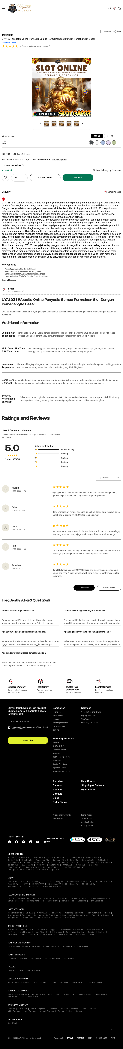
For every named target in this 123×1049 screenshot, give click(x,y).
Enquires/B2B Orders (89, 723)
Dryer (94, 915)
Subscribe (28, 740)
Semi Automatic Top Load (19, 915)
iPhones (27, 982)
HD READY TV (38, 884)
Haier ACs (73, 860)
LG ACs (49, 858)
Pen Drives (12, 997)
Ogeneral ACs (88, 860)
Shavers (23, 958)
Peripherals (100, 994)
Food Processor (94, 930)
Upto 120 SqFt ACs (49, 867)
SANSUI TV (12, 882)
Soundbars (53, 901)
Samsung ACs (59, 860)
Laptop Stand (85, 994)
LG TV (49, 882)
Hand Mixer (40, 932)
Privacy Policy (87, 826)
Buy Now (78, 177)
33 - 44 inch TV (71, 884)
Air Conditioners (15, 913)
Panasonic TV (73, 882)
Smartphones (14, 982)
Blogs (56, 798)
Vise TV (24, 882)
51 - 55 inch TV (14, 886)
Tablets (11, 970)
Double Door (42, 918)
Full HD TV (62, 898)
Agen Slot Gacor (59, 768)
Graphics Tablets (34, 970)
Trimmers (12, 958)
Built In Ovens (27, 930)
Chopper (52, 930)
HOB (51, 932)
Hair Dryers (69, 958)
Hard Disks (33, 997)
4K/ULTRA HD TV (102, 882)
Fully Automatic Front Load (46, 915)
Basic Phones (40, 982)
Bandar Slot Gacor (60, 764)
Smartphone (58, 716)
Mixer (92, 934)
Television (57, 712)
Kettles (101, 932)
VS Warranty (86, 719)
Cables (53, 982)
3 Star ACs (67, 865)
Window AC (42, 913)
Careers (57, 785)
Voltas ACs (24, 858)
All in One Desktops (69, 1009)
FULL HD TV (13, 884)
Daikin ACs (38, 858)
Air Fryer (11, 932)
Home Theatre (68, 901)
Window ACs (13, 862)
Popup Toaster (46, 934)
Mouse (11, 994)
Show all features (9, 280)
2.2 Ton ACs (13, 865)
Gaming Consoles (15, 901)
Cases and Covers (94, 982)
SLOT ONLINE (58, 746)
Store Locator (58, 819)
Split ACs (102, 860)
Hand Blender (25, 932)
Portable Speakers (82, 946)
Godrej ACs (77, 858)
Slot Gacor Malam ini (61, 757)
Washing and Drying (74, 913)
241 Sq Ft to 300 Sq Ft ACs (47, 870)
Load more (84, 588)
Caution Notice (87, 822)
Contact (57, 793)
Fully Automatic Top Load (98, 913)
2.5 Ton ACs (27, 865)
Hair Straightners (52, 958)
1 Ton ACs (49, 862)
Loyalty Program (88, 716)
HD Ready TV (23, 898)
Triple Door (57, 918)
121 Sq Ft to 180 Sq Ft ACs (73, 867)
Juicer (59, 932)
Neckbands (37, 946)
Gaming (56, 730)
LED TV (11, 898)
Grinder (91, 932)
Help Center (88, 781)
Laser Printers (30, 1011)
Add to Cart (47, 177)
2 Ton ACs (105, 862)
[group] (97, 136)
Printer (93, 1009)
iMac (84, 1009)
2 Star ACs (54, 865)
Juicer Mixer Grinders (75, 932)
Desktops (53, 1009)
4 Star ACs (80, 865)
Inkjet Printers (14, 1011)
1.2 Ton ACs (62, 862)
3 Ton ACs (41, 865)
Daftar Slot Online (9, 43)
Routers (79, 1011)
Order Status (60, 802)
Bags (58, 994)
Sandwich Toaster (64, 934)
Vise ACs (11, 858)
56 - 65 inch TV (31, 886)
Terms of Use (86, 819)
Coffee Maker (66, 930)
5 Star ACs (93, 865)
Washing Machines (60, 723)
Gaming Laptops (38, 1009)
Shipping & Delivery (92, 785)
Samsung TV (37, 882)
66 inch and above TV (51, 886)
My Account (88, 789)
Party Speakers (59, 726)
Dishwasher (105, 915)
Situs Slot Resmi (59, 750)
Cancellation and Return (91, 712)
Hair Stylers (36, 958)
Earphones (65, 946)
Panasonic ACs (42, 860)
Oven (23, 934)
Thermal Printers (65, 1011)
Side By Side (70, 918)
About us (58, 781)
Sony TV (59, 882)
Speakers (82, 901)
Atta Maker (12, 930)
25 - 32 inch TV (54, 884)
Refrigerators (13, 918)
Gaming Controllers (35, 901)
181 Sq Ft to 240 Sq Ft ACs (20, 870)
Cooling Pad (69, 994)
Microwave (12, 934)
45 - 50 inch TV (88, 884)
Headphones (51, 946)
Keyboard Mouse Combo (41, 994)
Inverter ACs (31, 867)
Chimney (41, 930)
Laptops (56, 719)
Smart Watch (13, 1023)
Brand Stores (86, 815)
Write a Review (109, 588)
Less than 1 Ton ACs (32, 862)
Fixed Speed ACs (15, 867)
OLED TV (87, 882)
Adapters (64, 982)
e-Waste (57, 789)
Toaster (32, 934)
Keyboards (22, 994)
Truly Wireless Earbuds (18, 946)
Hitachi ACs (27, 860)
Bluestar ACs (62, 858)
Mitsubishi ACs (92, 858)
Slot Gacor (57, 761)
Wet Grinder (81, 934)
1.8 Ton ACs (91, 862)
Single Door (28, 918)
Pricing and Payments (62, 815)
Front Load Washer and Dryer (75, 915)
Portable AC (56, 913)
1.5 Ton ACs (77, 862)
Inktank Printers (47, 1011)
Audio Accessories (99, 898)
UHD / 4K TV (48, 898)
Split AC (29, 913)
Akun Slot (56, 753)
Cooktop (79, 930)
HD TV (25, 884)
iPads (20, 970)
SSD (22, 997)
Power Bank (77, 982)
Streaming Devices (79, 898)
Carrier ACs (13, 860)
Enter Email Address (20, 721)
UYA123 (56, 743)
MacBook (23, 1009)
